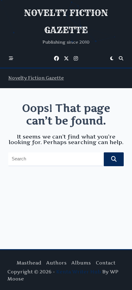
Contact (105, 263)
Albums (81, 263)
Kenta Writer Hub (78, 272)
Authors (56, 263)
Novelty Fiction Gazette (36, 78)
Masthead (29, 263)
